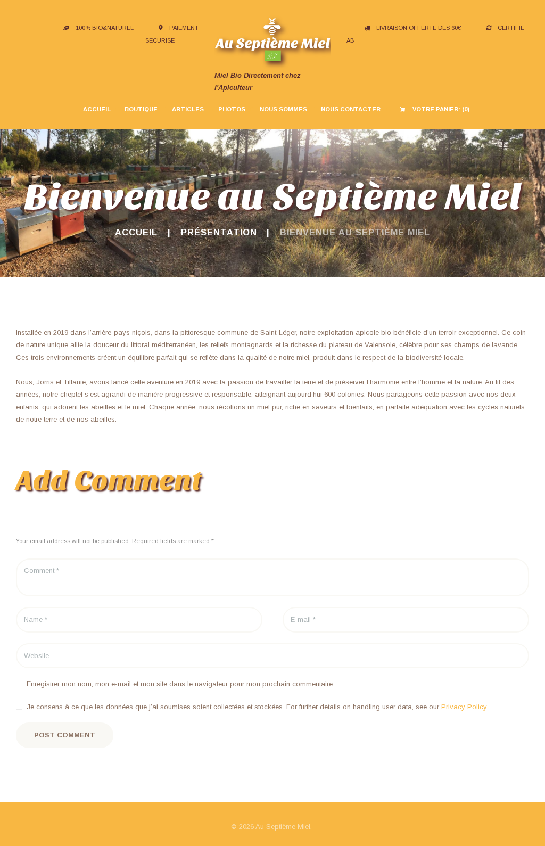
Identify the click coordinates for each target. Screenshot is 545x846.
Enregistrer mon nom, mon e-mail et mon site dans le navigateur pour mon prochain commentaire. (180, 684)
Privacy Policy (464, 707)
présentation (219, 232)
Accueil (136, 232)
